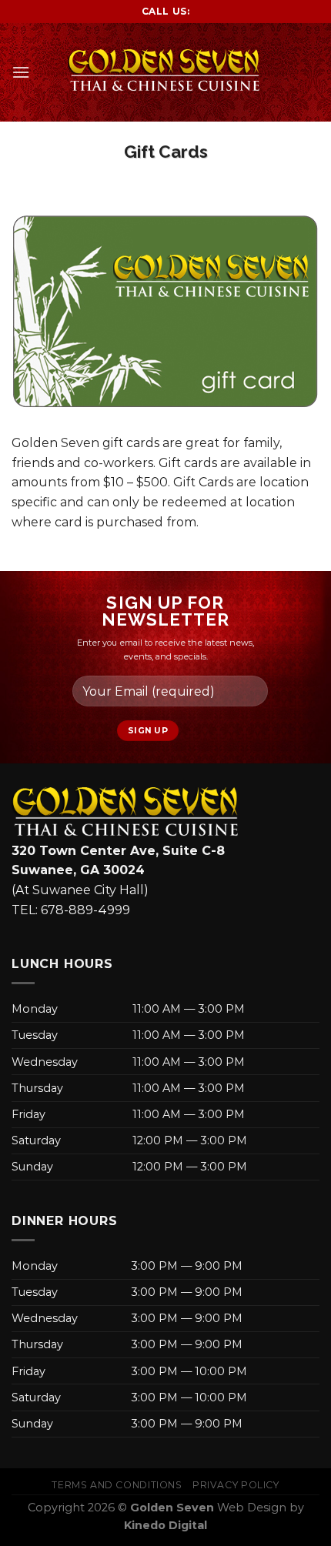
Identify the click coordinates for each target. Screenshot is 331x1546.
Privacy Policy (235, 1485)
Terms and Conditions (117, 1485)
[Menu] (21, 72)
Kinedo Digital (165, 1525)
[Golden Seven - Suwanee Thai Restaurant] (165, 72)
